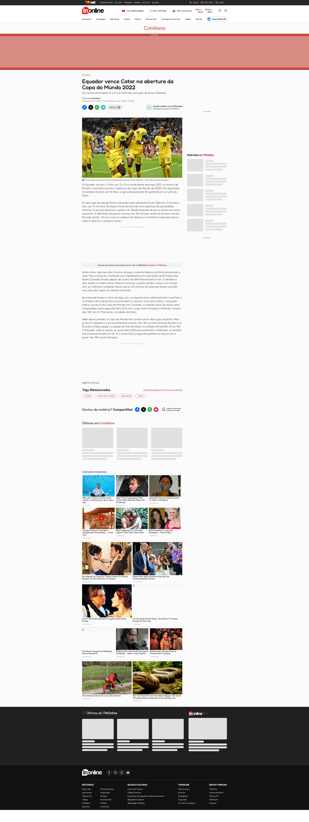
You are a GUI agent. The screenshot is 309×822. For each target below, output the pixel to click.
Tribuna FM (213, 796)
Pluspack (213, 803)
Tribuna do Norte (216, 792)
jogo (140, 396)
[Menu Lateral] (226, 11)
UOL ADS (155, 3)
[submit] (219, 10)
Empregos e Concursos (170, 19)
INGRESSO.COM (106, 3)
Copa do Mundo (106, 396)
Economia (104, 806)
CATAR (87, 396)
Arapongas (100, 19)
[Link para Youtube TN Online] (128, 772)
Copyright (182, 799)
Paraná (127, 19)
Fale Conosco (184, 789)
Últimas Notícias (107, 789)
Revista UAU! (151, 19)
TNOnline (213, 789)
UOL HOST (118, 3)
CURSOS (137, 3)
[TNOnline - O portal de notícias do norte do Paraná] (93, 11)
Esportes (86, 806)
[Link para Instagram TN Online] (121, 772)
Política (138, 19)
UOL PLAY (146, 3)
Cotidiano (154, 27)
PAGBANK (128, 3)
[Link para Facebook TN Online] (109, 772)
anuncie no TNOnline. (157, 265)
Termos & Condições (186, 803)
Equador (126, 396)
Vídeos (188, 19)
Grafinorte (213, 799)
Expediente (183, 796)
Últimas (199, 19)
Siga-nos (113, 107)
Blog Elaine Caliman (136, 799)
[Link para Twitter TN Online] (115, 772)
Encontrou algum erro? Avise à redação (163, 390)
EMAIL (221, 3)
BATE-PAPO (208, 3)
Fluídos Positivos (134, 792)
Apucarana (86, 19)
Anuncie (181, 792)
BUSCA (196, 3)
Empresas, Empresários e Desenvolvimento (146, 796)
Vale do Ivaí (114, 19)
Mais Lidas (86, 789)
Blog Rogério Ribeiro (136, 803)
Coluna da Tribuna (135, 789)
